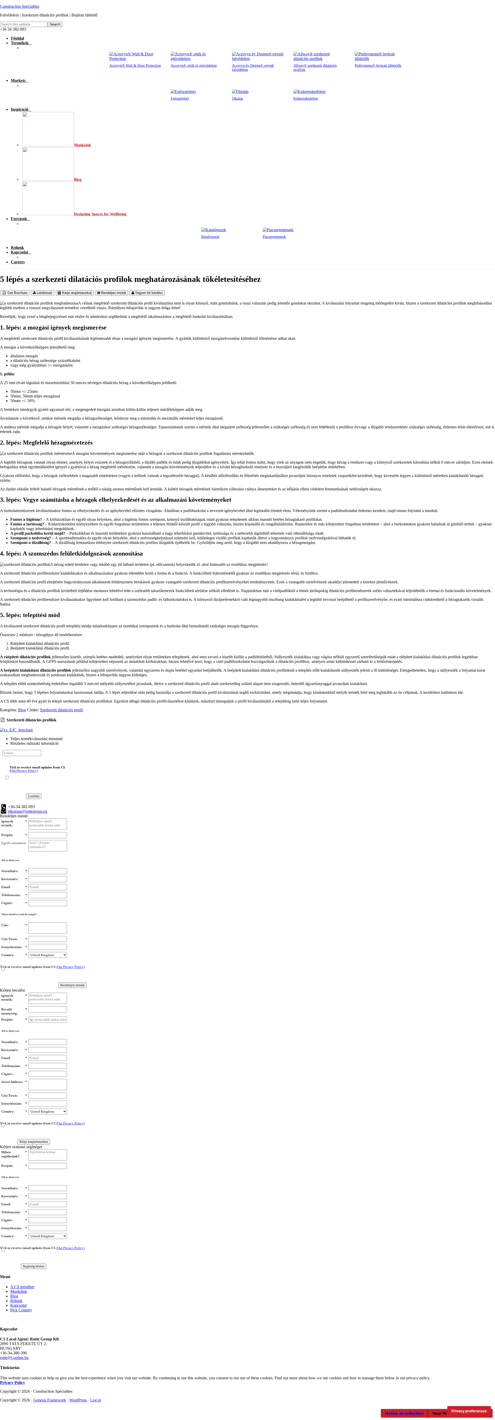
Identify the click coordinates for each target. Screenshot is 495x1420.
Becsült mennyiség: (14, 1011)
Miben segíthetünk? (14, 1154)
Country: (14, 955)
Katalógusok (210, 237)
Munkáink (18, 1291)
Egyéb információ (13, 843)
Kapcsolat (18, 1305)
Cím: (14, 925)
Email (14, 887)
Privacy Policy (12, 1382)
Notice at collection (404, 1413)
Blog (22, 710)
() (37, 768)
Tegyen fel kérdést (148, 293)
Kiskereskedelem (305, 98)
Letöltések (44, 293)
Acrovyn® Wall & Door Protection (135, 65)
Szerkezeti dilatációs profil (61, 710)
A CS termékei (22, 1287)
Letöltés (33, 796)
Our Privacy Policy (24, 771)
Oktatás (237, 98)
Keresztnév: (14, 879)
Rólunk (16, 1300)
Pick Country (21, 1310)
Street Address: (14, 1082)
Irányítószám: (14, 947)
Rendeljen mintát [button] (14, 816)
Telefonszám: (14, 895)
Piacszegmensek (274, 237)
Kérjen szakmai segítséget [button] (21, 1147)
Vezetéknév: (14, 871)
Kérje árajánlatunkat (76, 293)
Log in (95, 1400)
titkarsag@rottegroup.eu (27, 811)
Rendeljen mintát (113, 293)
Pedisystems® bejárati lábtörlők (378, 65)
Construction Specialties (19, 6)
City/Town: (14, 939)
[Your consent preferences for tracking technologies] (469, 1411)
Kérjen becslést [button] (12, 990)
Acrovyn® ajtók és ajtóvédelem (194, 65)
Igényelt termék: (14, 823)
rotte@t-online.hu (14, 1357)
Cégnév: (14, 903)
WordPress (78, 1400)
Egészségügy (180, 98)
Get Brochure (16, 293)
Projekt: (14, 835)
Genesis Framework (49, 1400)
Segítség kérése (33, 1266)
